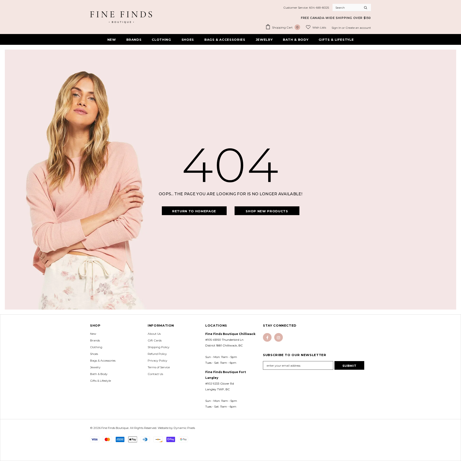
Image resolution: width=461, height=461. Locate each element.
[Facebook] (267, 337)
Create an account (358, 27)
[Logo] (121, 17)
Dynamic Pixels (184, 428)
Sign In (337, 27)
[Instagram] (278, 337)
